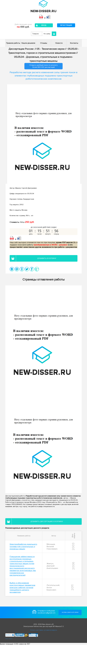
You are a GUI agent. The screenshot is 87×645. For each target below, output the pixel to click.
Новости (58, 43)
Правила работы (13, 43)
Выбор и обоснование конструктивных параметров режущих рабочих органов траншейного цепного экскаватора (22, 587)
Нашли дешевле (28, 43)
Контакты (74, 43)
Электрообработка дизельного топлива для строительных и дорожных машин (23, 546)
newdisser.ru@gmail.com (46, 613)
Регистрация (66, 25)
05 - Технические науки (51, 48)
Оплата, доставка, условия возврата (43, 630)
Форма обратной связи (70, 612)
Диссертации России (21, 48)
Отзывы (43, 43)
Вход (43, 25)
